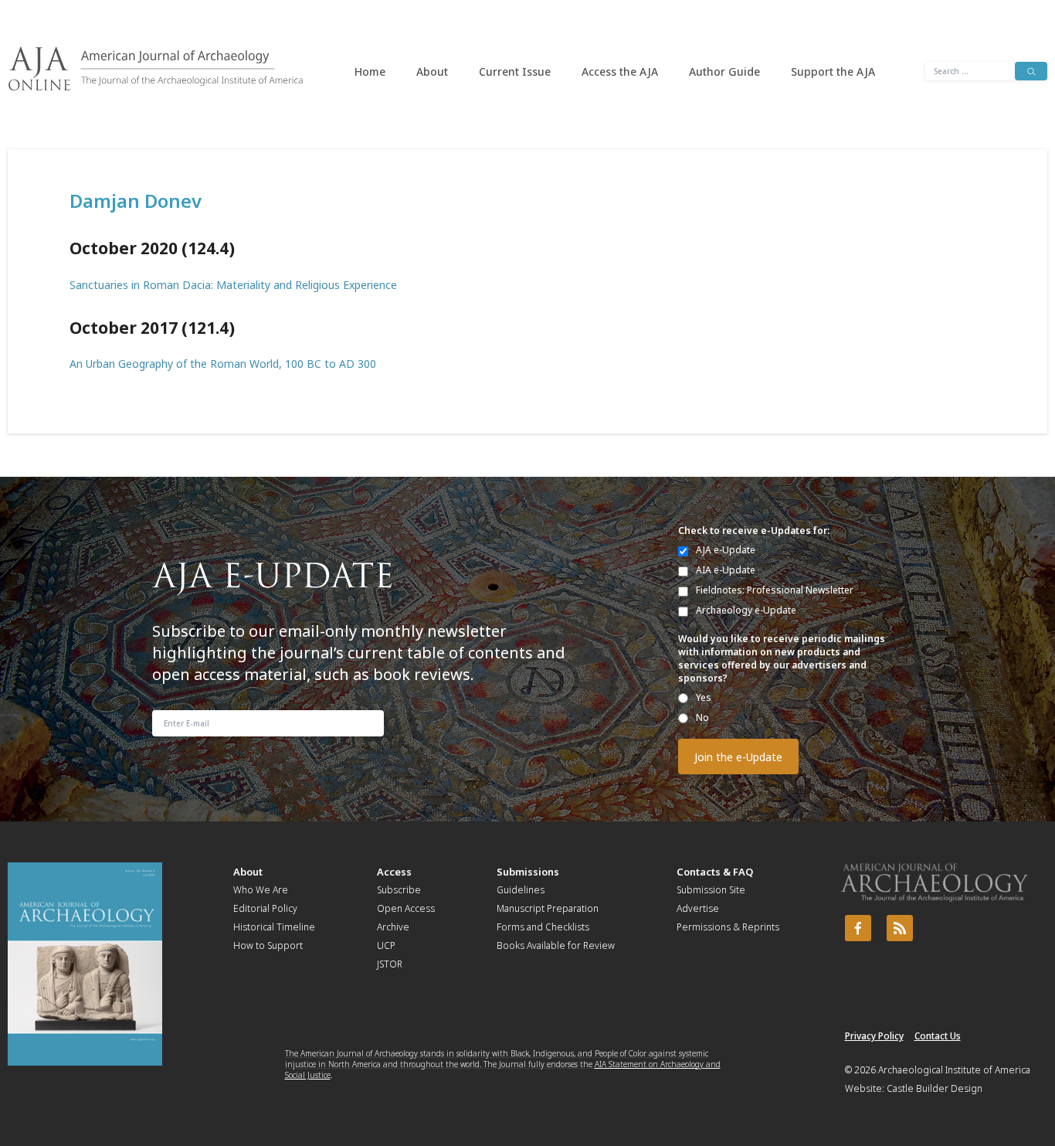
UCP (386, 945)
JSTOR (389, 964)
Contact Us (937, 1035)
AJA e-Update (725, 549)
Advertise (698, 908)
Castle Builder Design (934, 1088)
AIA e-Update (725, 569)
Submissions (528, 872)
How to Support (268, 945)
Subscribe (399, 889)
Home (369, 71)
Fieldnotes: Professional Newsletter (774, 590)
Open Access (406, 908)
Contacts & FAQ (715, 872)
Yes (703, 697)
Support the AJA (833, 71)
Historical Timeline (274, 926)
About (432, 71)
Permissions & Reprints (728, 926)
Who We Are (260, 889)
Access (394, 872)
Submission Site (711, 889)
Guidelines (520, 889)
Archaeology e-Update (746, 610)
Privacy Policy (874, 1035)
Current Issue (515, 71)
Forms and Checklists (543, 926)
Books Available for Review (556, 945)
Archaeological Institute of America (954, 1069)
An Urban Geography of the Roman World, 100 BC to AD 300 (223, 363)
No (702, 717)
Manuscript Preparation (548, 908)
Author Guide (724, 71)
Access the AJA (620, 71)
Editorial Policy (265, 908)
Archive (393, 926)
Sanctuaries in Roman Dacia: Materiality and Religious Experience (233, 284)
